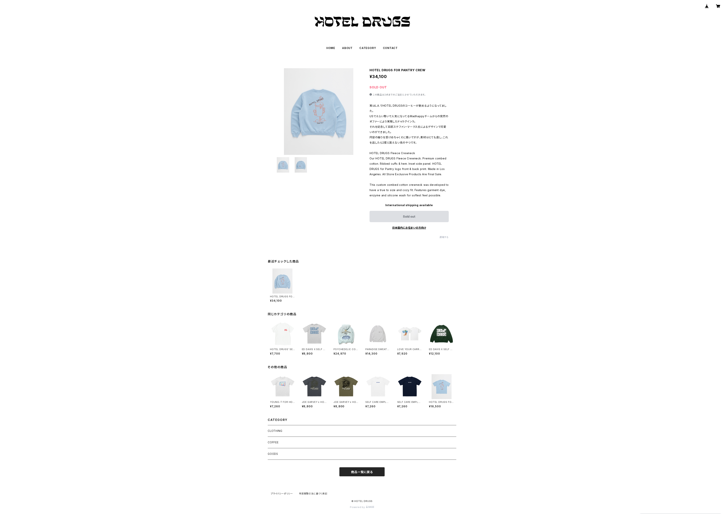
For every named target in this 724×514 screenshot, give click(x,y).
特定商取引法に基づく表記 (313, 493)
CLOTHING (275, 430)
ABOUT (347, 48)
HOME (330, 48)
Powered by (358, 507)
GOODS (273, 453)
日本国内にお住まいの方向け (409, 227)
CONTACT (390, 48)
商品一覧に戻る (362, 472)
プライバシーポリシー (282, 493)
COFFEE (273, 442)
